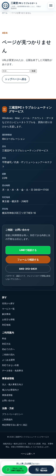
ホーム (4, 13)
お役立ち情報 (8, 319)
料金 (4, 338)
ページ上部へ (28, 454)
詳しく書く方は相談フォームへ (28, 463)
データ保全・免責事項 (12, 370)
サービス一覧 (8, 308)
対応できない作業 (10, 365)
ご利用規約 (7, 419)
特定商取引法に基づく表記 (14, 425)
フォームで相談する (28, 259)
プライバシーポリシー (12, 414)
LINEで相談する (28, 250)
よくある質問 (8, 360)
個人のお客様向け (10, 389)
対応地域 (6, 324)
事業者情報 (7, 395)
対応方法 (6, 344)
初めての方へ (8, 349)
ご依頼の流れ (8, 354)
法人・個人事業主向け (12, 384)
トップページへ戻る (15, 79)
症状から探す (8, 303)
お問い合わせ (8, 400)
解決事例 (6, 314)
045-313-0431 (28, 268)
